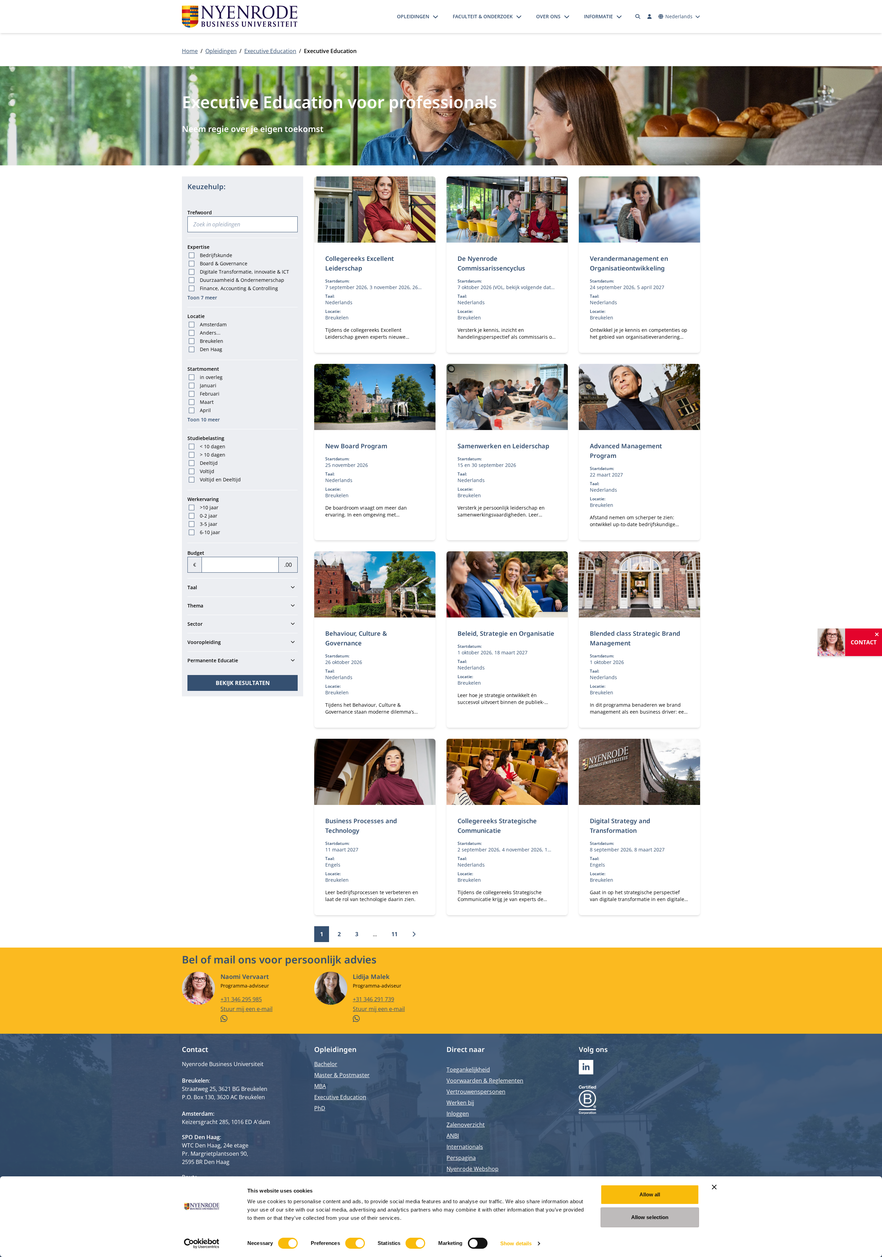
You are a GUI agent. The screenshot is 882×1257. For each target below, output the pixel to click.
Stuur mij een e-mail (246, 1009)
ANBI (453, 1136)
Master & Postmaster (342, 1075)
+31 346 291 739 (373, 999)
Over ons (548, 16)
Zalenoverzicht (466, 1124)
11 (394, 934)
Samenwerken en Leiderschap (503, 446)
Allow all (649, 1194)
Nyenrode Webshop (473, 1169)
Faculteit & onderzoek (483, 16)
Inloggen (458, 1113)
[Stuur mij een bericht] (261, 1018)
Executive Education (270, 51)
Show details (516, 1243)
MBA (320, 1086)
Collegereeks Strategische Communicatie (497, 826)
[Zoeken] (638, 16)
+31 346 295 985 (241, 999)
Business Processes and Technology (361, 826)
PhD (319, 1108)
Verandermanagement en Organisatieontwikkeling (629, 263)
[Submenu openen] (435, 16)
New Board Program (356, 446)
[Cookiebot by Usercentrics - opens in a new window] (202, 1243)
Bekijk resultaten (243, 683)
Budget (195, 553)
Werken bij (460, 1102)
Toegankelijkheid (468, 1069)
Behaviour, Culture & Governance (356, 638)
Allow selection (650, 1217)
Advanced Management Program (626, 451)
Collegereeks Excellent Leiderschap (359, 263)
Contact (863, 642)
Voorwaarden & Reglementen (485, 1080)
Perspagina (461, 1158)
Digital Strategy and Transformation (620, 826)
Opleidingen (413, 16)
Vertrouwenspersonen (476, 1091)
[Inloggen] (649, 16)
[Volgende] (413, 934)
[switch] (355, 1243)
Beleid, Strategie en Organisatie (506, 633)
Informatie (598, 16)
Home (190, 51)
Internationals (465, 1147)
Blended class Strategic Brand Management (635, 638)
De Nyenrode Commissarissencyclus (491, 263)
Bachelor (325, 1064)
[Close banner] (714, 1187)
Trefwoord (199, 212)
